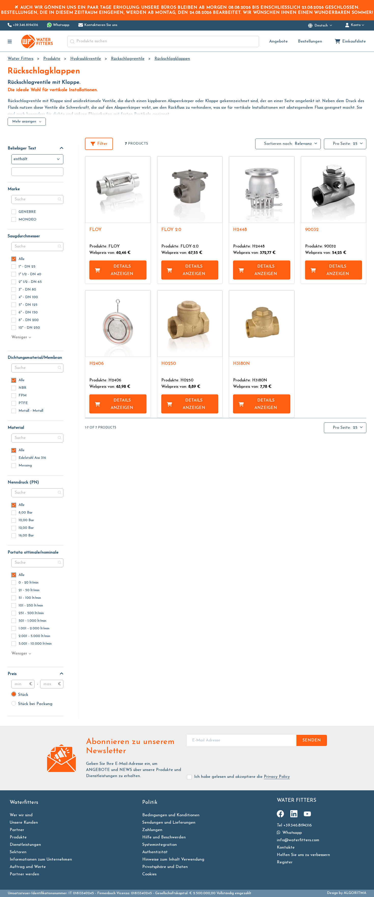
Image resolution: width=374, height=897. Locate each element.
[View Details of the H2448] (261, 189)
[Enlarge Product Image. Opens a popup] (144, 216)
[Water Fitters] (37, 41)
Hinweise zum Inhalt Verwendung (173, 860)
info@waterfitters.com (298, 840)
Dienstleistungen (25, 845)
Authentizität (155, 852)
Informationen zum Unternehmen (41, 860)
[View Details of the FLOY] (118, 189)
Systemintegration (159, 845)
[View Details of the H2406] (118, 323)
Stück (19, 695)
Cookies (149, 874)
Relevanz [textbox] (303, 144)
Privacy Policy (277, 777)
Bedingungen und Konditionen (170, 815)
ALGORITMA (355, 893)
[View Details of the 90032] (333, 189)
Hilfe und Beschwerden (164, 837)
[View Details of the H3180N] (261, 323)
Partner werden (24, 874)
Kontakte (286, 848)
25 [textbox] (355, 144)
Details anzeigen (122, 270)
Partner (17, 830)
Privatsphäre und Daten (165, 867)
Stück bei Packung (31, 704)
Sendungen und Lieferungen (168, 823)
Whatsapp (291, 833)
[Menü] (10, 41)
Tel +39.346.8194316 (294, 825)
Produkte (18, 837)
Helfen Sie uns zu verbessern (303, 855)
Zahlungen (152, 830)
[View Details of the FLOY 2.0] (190, 189)
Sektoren (18, 852)
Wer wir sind (21, 815)
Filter (102, 144)
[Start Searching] (72, 41)
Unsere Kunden (24, 823)
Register (285, 862)
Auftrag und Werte (28, 867)
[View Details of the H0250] (190, 323)
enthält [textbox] (20, 159)
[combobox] (163, 41)
